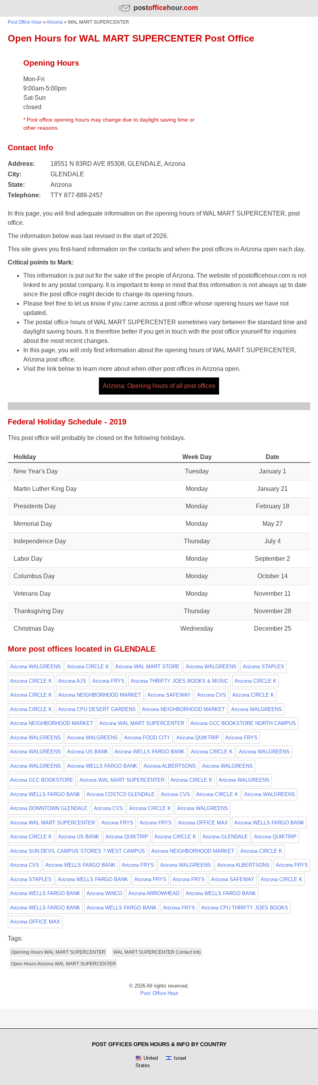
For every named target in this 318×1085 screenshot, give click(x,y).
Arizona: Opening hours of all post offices (159, 386)
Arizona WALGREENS (35, 666)
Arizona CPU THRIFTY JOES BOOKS (244, 908)
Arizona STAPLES (263, 666)
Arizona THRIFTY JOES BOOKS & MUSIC (179, 681)
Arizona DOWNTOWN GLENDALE (49, 808)
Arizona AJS (72, 681)
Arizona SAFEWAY (169, 695)
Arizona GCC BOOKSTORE (41, 780)
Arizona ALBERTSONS (169, 766)
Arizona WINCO (104, 893)
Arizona (55, 22)
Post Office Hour (25, 22)
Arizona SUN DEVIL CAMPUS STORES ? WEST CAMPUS (77, 851)
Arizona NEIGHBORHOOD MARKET (99, 695)
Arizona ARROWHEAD (154, 893)
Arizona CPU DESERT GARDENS (97, 709)
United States (146, 1062)
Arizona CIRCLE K (88, 666)
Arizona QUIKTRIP (197, 738)
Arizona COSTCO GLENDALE (120, 794)
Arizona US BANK (87, 752)
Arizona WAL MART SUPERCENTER (141, 723)
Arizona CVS (211, 695)
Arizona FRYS (108, 681)
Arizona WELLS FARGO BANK (149, 752)
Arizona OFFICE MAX (203, 823)
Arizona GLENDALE (225, 837)
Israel (180, 1058)
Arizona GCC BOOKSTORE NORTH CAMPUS (243, 723)
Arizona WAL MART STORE (147, 666)
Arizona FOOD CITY (147, 738)
